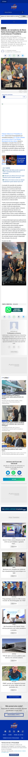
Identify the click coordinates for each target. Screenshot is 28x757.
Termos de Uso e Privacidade (11, 738)
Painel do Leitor (19, 734)
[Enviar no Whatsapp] (14, 55)
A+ (25, 91)
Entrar (4, 1)
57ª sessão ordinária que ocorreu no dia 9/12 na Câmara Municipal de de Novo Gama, (13, 139)
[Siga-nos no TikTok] (22, 731)
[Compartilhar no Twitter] (9, 55)
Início (5, 734)
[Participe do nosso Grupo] (14, 310)
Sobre (10, 734)
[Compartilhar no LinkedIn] (22, 55)
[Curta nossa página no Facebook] (5, 731)
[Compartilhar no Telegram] (18, 55)
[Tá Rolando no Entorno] (14, 6)
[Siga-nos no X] (14, 731)
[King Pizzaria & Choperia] (14, 365)
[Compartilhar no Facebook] (5, 55)
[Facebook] (14, 347)
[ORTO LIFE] (14, 509)
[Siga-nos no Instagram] (9, 731)
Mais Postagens (14, 696)
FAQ (22, 738)
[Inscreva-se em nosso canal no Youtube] (18, 731)
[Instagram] (9, 347)
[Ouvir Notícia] (4, 97)
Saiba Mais (14, 352)
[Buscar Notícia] (22, 12)
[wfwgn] (14, 21)
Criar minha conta (13, 714)
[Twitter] (18, 347)
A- (20, 91)
